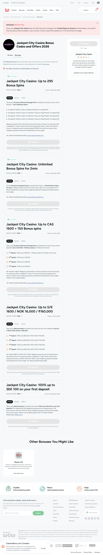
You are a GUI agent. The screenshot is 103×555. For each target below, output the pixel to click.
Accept (43, 548)
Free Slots (72, 507)
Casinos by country (91, 504)
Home (7, 17)
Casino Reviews (16, 17)
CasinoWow (21, 530)
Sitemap (97, 552)
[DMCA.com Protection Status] (64, 545)
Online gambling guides (21, 490)
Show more (46, 64)
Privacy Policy (88, 552)
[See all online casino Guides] (8, 489)
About (72, 3)
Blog (93, 3)
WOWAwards (73, 500)
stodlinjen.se (19, 415)
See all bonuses (19, 473)
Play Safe (56, 514)
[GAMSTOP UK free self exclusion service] (50, 545)
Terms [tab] (23, 98)
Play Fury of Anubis (19, 3)
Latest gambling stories (55, 490)
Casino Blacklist (90, 507)
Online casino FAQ (91, 490)
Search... (86, 10)
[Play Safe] (98, 2)
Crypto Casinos (90, 500)
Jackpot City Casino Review (84, 73)
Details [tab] (16, 98)
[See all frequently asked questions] (79, 489)
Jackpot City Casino (29, 17)
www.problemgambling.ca (35, 135)
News (55, 517)
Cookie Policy (26, 550)
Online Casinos (74, 510)
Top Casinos (73, 514)
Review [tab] (9, 98)
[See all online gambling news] (42, 489)
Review (10, 55)
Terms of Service (76, 552)
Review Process (58, 507)
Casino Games (73, 504)
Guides (86, 3)
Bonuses (18, 55)
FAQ (78, 3)
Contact (55, 504)
